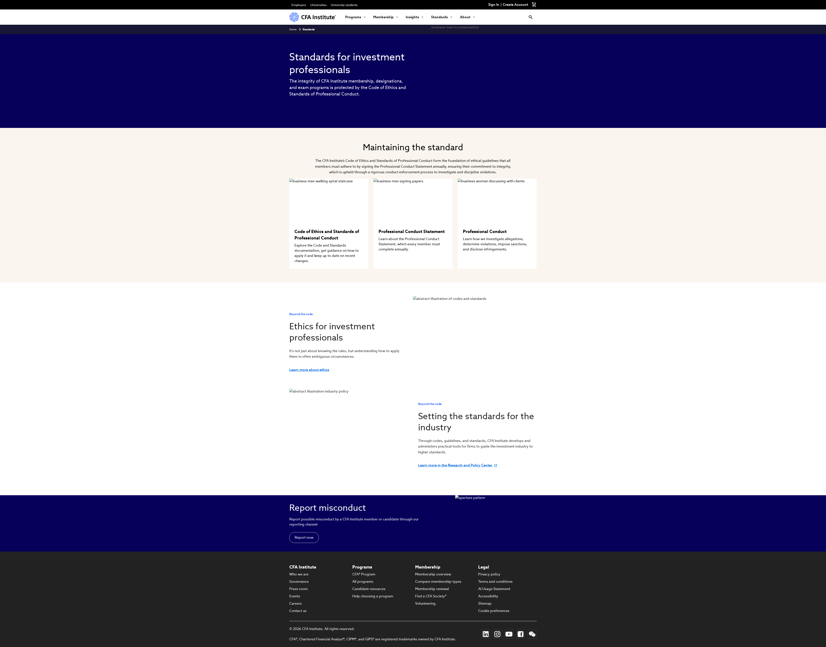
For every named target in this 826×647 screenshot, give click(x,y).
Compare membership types (438, 581)
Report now (304, 537)
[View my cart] (534, 4)
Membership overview (433, 574)
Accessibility (488, 596)
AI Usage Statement (494, 589)
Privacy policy (489, 574)
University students (344, 4)
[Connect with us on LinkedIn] (485, 634)
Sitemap (485, 603)
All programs (362, 581)
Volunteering (425, 603)
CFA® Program (363, 574)
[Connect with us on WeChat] (532, 634)
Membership (383, 17)
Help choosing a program (372, 596)
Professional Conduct (485, 231)
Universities (318, 4)
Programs (353, 17)
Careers (295, 603)
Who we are (298, 574)
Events (294, 596)
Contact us (298, 611)
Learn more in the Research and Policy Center (455, 465)
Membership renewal (432, 589)
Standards (439, 17)
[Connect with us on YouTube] (508, 634)
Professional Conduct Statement (412, 231)
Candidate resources (368, 589)
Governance (299, 581)
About (465, 17)
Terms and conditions (495, 581)
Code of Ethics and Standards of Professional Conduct (326, 235)
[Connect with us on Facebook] (520, 634)
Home (293, 29)
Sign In (493, 4)
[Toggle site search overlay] (531, 17)
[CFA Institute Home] (313, 17)
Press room (298, 589)
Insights (412, 17)
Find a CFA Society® (430, 596)
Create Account (515, 4)
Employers (298, 4)
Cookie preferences (493, 611)
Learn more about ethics (309, 370)
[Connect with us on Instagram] (497, 634)
